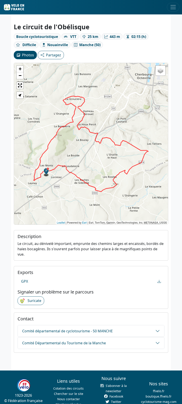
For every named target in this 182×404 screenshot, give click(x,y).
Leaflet (61, 222)
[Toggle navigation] (173, 7)
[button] (46, 172)
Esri (84, 222)
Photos (28, 55)
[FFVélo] (23, 385)
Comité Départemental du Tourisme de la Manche (64, 343)
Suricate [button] (34, 300)
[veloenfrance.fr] (14, 7)
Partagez (53, 55)
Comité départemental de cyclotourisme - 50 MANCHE (67, 331)
